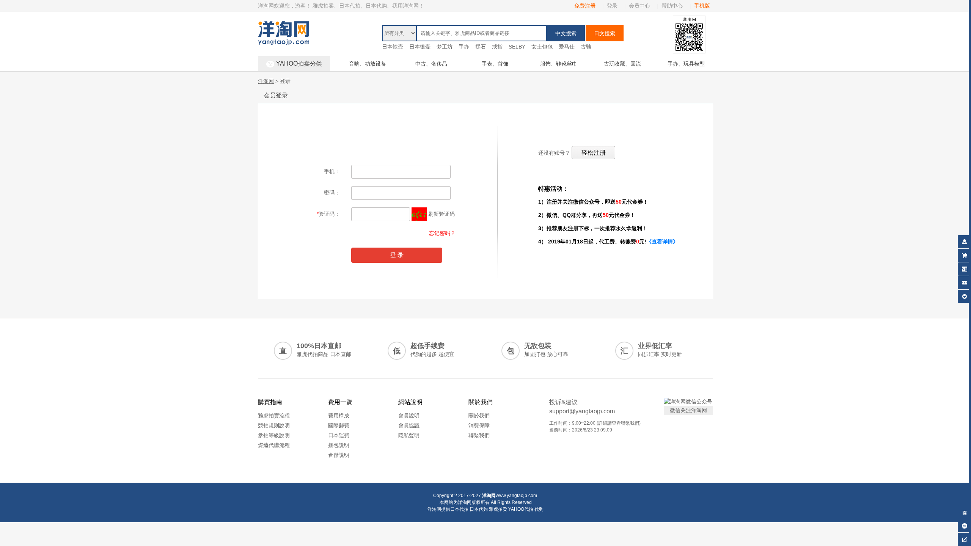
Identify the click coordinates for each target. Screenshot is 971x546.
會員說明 (409, 416)
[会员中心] (964, 240)
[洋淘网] (283, 25)
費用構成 (338, 416)
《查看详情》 (662, 241)
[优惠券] (964, 281)
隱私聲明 (409, 435)
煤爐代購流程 (274, 445)
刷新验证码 (441, 214)
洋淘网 (266, 81)
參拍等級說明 (274, 435)
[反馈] (964, 538)
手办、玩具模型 (686, 64)
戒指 (497, 47)
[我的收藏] (964, 295)
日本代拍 (459, 509)
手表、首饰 (495, 64)
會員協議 (409, 425)
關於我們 (479, 416)
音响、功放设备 (367, 64)
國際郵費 (338, 425)
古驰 (586, 47)
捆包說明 (338, 445)
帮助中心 (672, 6)
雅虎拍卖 (498, 509)
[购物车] (964, 254)
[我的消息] (964, 524)
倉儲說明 (338, 455)
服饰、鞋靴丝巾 (558, 64)
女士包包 (542, 47)
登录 (612, 6)
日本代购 (479, 509)
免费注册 (584, 6)
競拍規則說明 (274, 425)
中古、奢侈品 (431, 64)
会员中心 (639, 6)
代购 (539, 509)
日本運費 (338, 435)
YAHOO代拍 (520, 509)
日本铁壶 (392, 47)
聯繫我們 (479, 435)
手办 (464, 47)
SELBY (517, 47)
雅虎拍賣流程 (274, 416)
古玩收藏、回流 (622, 64)
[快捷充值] (964, 267)
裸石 (480, 47)
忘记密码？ (442, 233)
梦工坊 (445, 47)
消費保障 (479, 425)
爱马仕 (567, 47)
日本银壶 (420, 47)
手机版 (702, 6)
